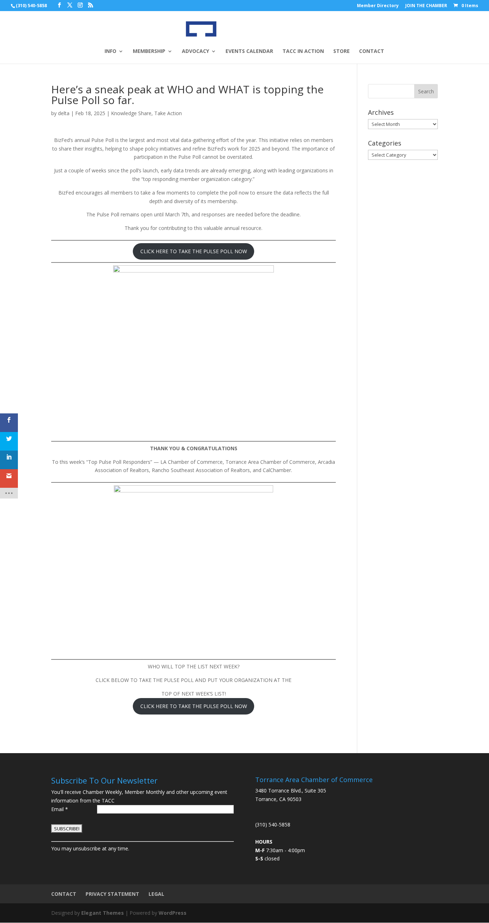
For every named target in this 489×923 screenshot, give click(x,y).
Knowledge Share (131, 113)
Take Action (168, 113)
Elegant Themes (102, 912)
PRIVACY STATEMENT (112, 893)
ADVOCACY (195, 51)
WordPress (173, 912)
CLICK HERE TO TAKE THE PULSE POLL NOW (193, 251)
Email (59, 809)
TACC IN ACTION (303, 51)
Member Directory (378, 6)
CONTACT (371, 51)
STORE (341, 51)
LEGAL (156, 893)
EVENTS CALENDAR (249, 51)
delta (63, 113)
